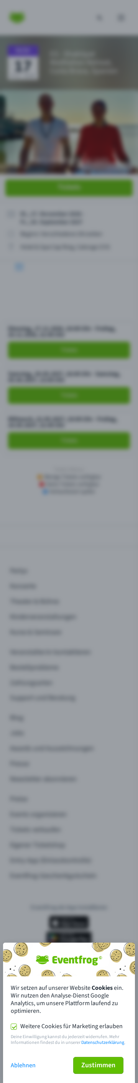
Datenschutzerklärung (102, 1042)
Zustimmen (98, 1065)
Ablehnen (23, 1065)
